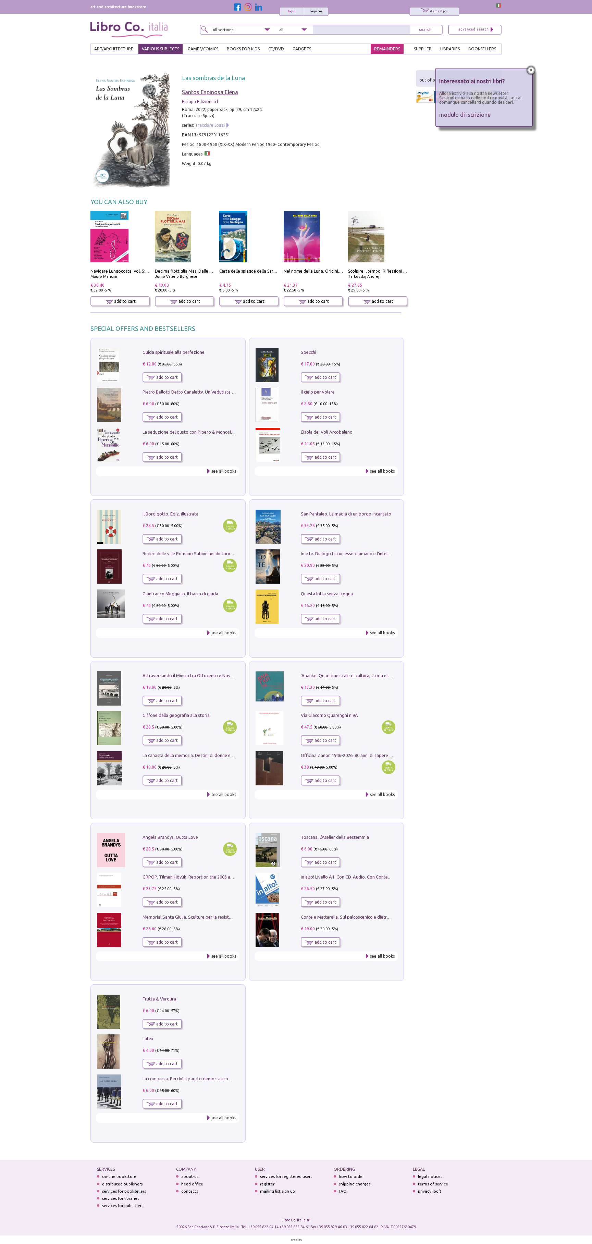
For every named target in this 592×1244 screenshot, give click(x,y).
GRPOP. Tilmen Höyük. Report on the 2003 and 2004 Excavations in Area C (216, 876)
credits (296, 1240)
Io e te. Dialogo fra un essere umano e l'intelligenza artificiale (361, 553)
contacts (189, 1191)
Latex (148, 1038)
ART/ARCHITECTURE (113, 49)
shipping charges (354, 1184)
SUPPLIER (423, 49)
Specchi (308, 352)
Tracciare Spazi (210, 125)
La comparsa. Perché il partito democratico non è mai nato (201, 1078)
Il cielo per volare (318, 391)
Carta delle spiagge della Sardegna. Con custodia (265, 271)
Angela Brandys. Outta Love (170, 837)
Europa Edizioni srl (200, 101)
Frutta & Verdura (159, 998)
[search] (425, 29)
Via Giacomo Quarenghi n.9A (329, 715)
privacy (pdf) (429, 1191)
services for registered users (286, 1176)
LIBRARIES (450, 49)
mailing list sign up (277, 1191)
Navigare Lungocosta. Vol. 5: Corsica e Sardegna (136, 271)
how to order (351, 1176)
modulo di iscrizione (465, 114)
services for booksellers (124, 1191)
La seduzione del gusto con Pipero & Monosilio (189, 432)
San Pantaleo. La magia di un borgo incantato (346, 513)
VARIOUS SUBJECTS (160, 49)
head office (192, 1184)
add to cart (124, 301)
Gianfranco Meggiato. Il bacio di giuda (180, 593)
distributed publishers (122, 1184)
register (316, 11)
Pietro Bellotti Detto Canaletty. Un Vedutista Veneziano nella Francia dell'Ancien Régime (230, 391)
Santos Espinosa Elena (210, 92)
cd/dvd (276, 49)
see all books (223, 471)
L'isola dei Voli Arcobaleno (327, 432)
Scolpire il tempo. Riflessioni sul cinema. (386, 271)
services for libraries (120, 1198)
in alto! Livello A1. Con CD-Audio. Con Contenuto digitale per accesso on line (376, 876)
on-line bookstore (119, 1176)
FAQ (343, 1191)
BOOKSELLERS (482, 49)
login (291, 11)
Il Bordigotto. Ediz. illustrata (170, 513)
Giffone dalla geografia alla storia (176, 715)
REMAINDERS (387, 49)
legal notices (430, 1176)
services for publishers (122, 1205)
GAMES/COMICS (203, 49)
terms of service (433, 1184)
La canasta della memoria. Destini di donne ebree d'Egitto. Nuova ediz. (213, 755)
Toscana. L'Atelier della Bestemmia (335, 837)
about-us (189, 1176)
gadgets (302, 49)
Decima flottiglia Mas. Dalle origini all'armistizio (201, 271)
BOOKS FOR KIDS (243, 49)
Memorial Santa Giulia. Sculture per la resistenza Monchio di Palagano (212, 917)
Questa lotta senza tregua (327, 593)
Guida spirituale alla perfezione (174, 352)
